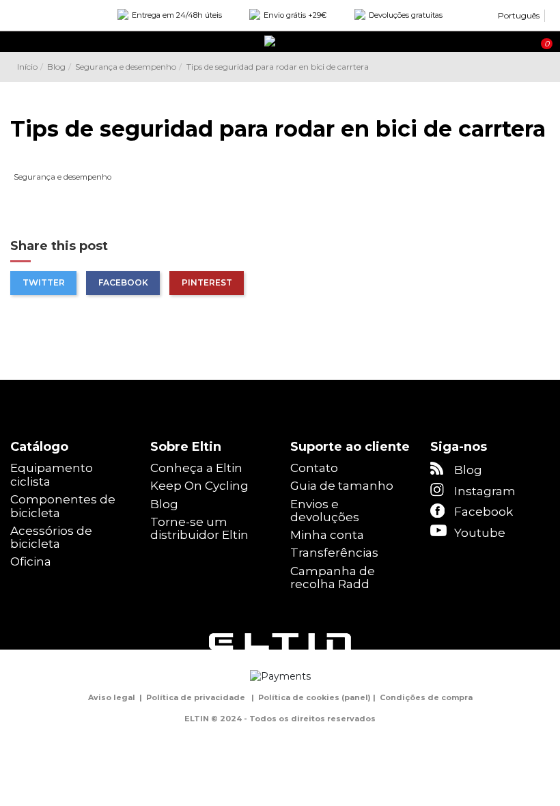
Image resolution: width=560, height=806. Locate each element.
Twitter (44, 282)
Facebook (123, 282)
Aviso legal (111, 697)
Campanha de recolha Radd (332, 578)
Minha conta (327, 535)
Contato (314, 468)
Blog (164, 504)
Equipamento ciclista (51, 475)
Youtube (479, 533)
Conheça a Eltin (196, 468)
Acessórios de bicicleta (51, 538)
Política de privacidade (195, 697)
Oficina (30, 561)
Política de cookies (298, 697)
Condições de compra (426, 697)
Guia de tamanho (341, 486)
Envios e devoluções (324, 511)
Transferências (334, 552)
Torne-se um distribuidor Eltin (199, 529)
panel (356, 697)
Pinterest (207, 282)
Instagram (485, 491)
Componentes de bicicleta (62, 506)
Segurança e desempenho (62, 177)
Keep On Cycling (199, 486)
